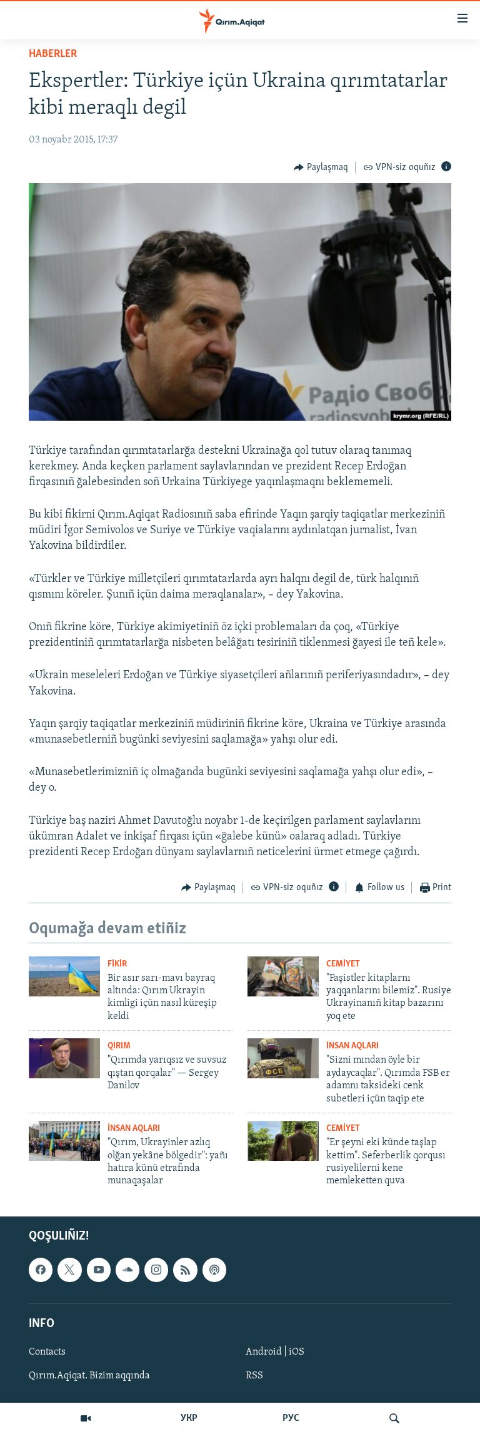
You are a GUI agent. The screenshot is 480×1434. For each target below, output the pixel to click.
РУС (290, 1418)
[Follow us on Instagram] (156, 1269)
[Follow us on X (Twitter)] (69, 1269)
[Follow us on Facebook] (40, 1269)
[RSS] (185, 1269)
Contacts (47, 1352)
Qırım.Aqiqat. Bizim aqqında (89, 1376)
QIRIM (119, 1046)
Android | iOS (275, 1352)
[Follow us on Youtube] (99, 1269)
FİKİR (117, 964)
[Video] (85, 1418)
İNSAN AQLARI (352, 1046)
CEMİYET (343, 964)
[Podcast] (214, 1269)
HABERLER (53, 54)
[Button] (321, 167)
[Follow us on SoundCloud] (127, 1269)
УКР (189, 1418)
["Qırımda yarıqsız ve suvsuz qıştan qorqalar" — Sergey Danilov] (64, 1058)
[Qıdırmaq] (394, 1418)
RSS (254, 1376)
